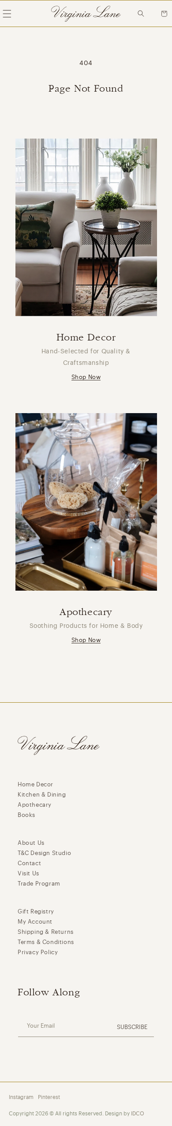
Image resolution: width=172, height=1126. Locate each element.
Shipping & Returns (46, 932)
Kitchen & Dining (42, 794)
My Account (35, 922)
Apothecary (35, 805)
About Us (31, 843)
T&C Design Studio (44, 853)
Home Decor (35, 784)
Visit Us (28, 873)
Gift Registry (36, 911)
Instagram (21, 1097)
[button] (143, 13)
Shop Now (86, 377)
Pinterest (49, 1097)
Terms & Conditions (46, 942)
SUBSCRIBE (132, 1027)
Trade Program (39, 883)
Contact (29, 863)
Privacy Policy (38, 952)
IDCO (137, 1113)
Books (26, 815)
